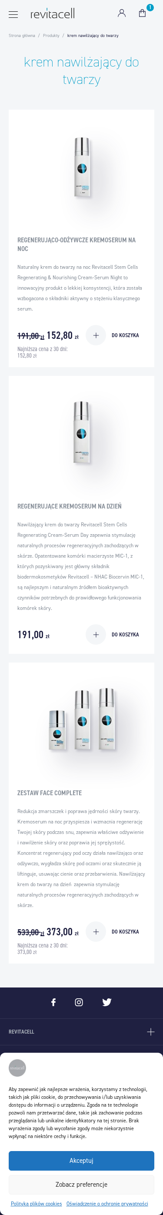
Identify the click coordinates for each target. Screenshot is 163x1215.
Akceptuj (81, 1160)
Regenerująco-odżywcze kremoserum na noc (76, 244)
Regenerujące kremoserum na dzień (69, 506)
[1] (142, 13)
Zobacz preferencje (81, 1184)
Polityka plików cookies (36, 1203)
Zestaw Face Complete (49, 792)
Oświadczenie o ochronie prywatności (107, 1203)
